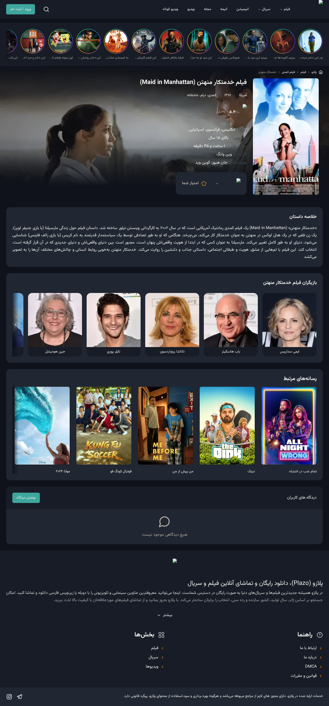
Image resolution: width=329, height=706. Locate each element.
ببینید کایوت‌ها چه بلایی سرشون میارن (283, 58)
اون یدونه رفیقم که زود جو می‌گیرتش (61, 58)
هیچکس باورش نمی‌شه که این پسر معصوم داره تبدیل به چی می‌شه (228, 58)
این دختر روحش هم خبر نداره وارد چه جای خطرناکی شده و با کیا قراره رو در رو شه (89, 58)
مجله (207, 9)
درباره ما (310, 657)
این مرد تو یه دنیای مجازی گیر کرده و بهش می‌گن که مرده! (200, 58)
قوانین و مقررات (304, 676)
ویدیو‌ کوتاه (170, 9)
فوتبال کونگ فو (121, 471)
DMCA (311, 667)
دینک (251, 471)
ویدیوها (152, 667)
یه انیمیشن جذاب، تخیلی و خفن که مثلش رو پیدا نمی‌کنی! (117, 58)
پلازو (314, 72)
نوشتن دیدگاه (26, 498)
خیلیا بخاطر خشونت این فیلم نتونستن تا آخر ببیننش (172, 58)
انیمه (223, 9)
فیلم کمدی (288, 72)
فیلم (287, 9)
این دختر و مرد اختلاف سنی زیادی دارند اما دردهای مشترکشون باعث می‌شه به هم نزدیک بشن (33, 58)
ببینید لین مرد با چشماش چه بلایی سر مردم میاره (255, 58)
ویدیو (191, 9)
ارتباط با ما (308, 648)
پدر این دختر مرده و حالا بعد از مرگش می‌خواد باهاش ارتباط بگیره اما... (311, 58)
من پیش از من (182, 471)
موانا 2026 (63, 471)
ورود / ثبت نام (20, 9)
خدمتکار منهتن (267, 72)
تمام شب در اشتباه (303, 471)
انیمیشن (242, 9)
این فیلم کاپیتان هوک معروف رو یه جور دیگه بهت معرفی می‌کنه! (144, 58)
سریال (266, 9)
